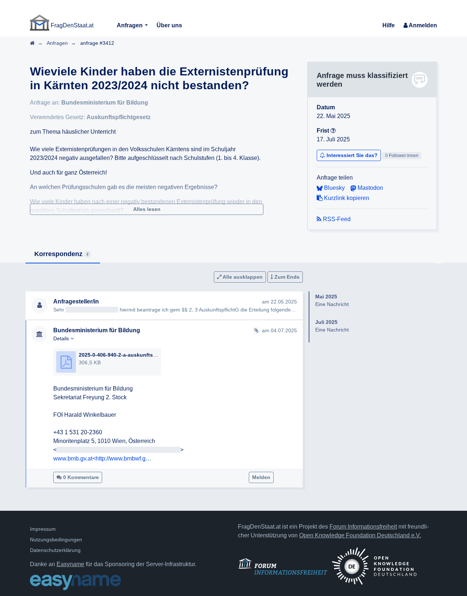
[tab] (63, 254)
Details (61, 338)
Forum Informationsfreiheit (363, 527)
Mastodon (369, 188)
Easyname (70, 564)
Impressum (43, 529)
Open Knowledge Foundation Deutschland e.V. (360, 535)
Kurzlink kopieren (346, 198)
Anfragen (130, 25)
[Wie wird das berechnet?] (333, 131)
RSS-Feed (336, 219)
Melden (261, 477)
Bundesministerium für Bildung (104, 102)
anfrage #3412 (97, 43)
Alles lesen (147, 209)
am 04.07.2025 (279, 330)
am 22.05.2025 (279, 302)
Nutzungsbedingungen (56, 539)
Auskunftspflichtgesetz (118, 117)
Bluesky (334, 188)
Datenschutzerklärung (55, 550)
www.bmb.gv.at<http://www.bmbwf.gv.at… (102, 458)
